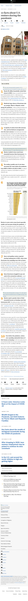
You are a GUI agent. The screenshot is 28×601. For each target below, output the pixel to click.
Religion (2, 525)
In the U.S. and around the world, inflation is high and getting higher (12, 459)
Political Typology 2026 (10, 476)
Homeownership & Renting (18, 376)
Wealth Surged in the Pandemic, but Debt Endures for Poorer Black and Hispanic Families (13, 418)
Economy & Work (4, 535)
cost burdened (12, 324)
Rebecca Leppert (5, 29)
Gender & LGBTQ (4, 531)
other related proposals (7, 70)
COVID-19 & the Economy (8, 376)
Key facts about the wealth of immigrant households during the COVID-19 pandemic (13, 431)
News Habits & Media (5, 543)
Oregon (7, 370)
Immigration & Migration (6, 520)
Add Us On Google (9, 25)
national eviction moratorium (20, 361)
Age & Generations (5, 528)
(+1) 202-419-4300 (4, 510)
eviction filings (21, 365)
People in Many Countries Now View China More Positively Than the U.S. (15, 490)
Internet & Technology (6, 541)
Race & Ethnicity (4, 523)
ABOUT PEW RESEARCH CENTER (7, 576)
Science (2, 538)
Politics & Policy (4, 514)
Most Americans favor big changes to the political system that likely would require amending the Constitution (14, 485)
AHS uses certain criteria (12, 265)
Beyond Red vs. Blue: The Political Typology (12, 495)
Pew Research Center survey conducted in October (13, 65)
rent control (23, 68)
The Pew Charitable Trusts (19, 582)
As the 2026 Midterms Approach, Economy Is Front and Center (12, 480)
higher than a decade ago (19, 100)
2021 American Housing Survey (14, 98)
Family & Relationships (6, 532)
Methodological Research (6, 546)
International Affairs (5, 517)
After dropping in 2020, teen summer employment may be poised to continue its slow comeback (13, 445)
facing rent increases (15, 371)
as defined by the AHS (8, 305)
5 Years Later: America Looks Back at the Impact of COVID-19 (13, 404)
